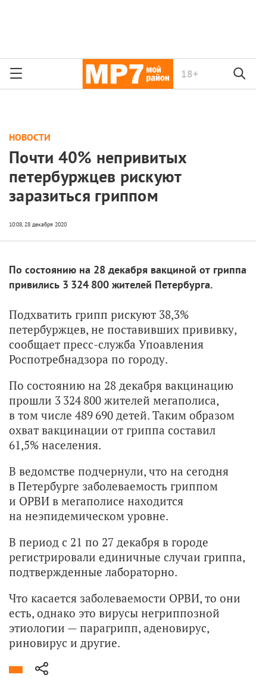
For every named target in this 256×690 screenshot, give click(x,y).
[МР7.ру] (127, 74)
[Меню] (16, 74)
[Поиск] (240, 74)
